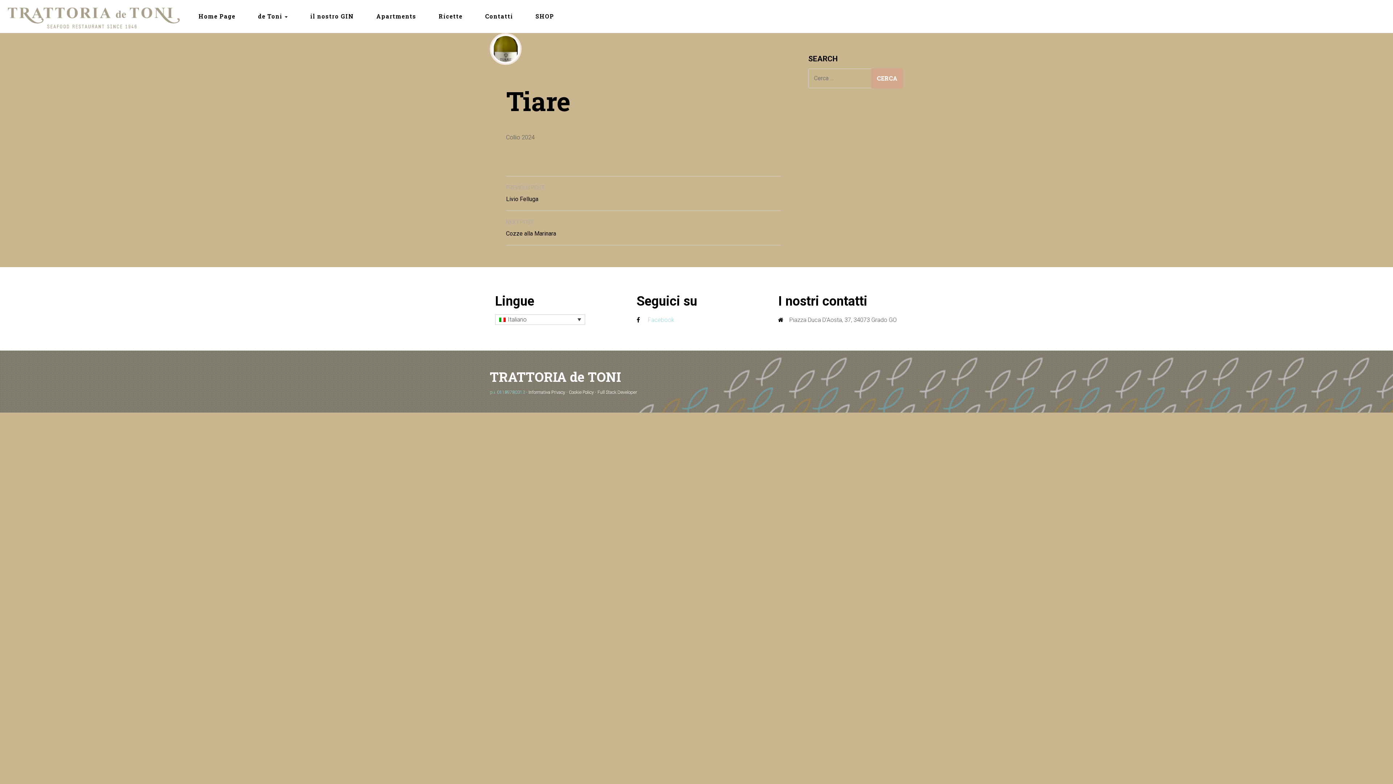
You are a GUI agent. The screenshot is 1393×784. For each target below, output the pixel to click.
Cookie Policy (581, 392)
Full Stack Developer (617, 392)
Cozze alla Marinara (531, 228)
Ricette (451, 16)
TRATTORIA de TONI (555, 376)
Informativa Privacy (547, 392)
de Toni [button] (271, 16)
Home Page (216, 16)
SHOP (544, 16)
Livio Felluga (525, 194)
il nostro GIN (332, 16)
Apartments (396, 16)
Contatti (499, 16)
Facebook (661, 320)
